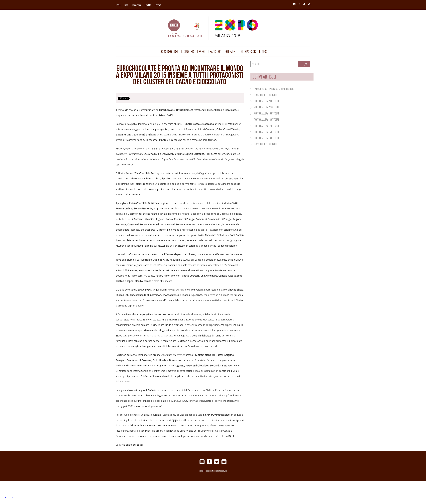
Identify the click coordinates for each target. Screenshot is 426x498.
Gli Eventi (231, 51)
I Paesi (201, 51)
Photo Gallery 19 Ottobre (266, 113)
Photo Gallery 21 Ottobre (266, 101)
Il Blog (263, 51)
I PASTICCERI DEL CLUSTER (265, 95)
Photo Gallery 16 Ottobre (266, 132)
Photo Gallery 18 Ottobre (266, 119)
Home (118, 4)
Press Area (136, 4)
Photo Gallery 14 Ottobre (266, 138)
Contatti (158, 4)
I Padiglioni (215, 51)
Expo (126, 4)
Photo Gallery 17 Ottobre (266, 125)
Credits (148, 4)
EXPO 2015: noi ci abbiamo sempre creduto (274, 89)
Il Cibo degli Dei (168, 51)
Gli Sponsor (248, 51)
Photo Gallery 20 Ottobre (266, 107)
